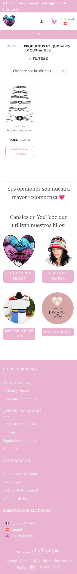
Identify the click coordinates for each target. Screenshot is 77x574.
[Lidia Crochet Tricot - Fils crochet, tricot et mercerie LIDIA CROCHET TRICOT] (15, 21)
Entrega (9, 432)
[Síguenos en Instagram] (42, 551)
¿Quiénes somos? (17, 382)
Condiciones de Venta (20, 474)
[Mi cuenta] (42, 21)
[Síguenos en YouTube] (56, 551)
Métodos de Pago (17, 498)
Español (69, 19)
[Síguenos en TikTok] (49, 551)
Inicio (12, 46)
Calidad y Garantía (17, 390)
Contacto (10, 448)
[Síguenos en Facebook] (35, 551)
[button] (53, 21)
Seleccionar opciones (19, 151)
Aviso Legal (12, 482)
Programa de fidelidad (20, 399)
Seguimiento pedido (19, 440)
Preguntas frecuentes (20, 424)
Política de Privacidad (20, 490)
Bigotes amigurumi (20, 130)
